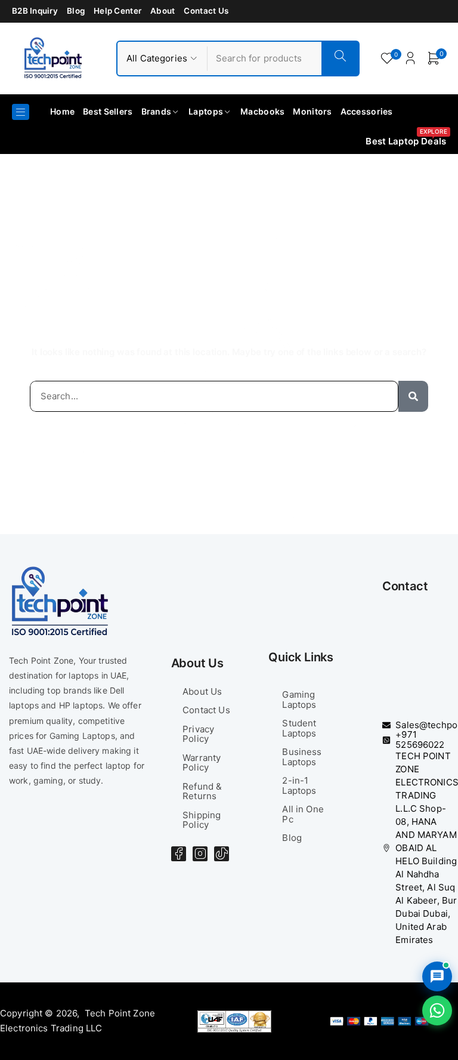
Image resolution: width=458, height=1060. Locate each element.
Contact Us (206, 11)
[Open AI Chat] (437, 976)
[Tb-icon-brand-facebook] (178, 853)
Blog (76, 11)
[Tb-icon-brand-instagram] (200, 853)
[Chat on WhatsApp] (437, 1010)
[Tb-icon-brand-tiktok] (221, 853)
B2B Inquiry (35, 11)
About (162, 11)
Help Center (117, 11)
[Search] (413, 396)
